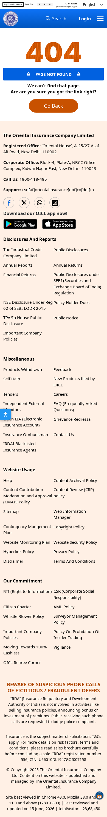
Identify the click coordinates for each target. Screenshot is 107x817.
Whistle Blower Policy (23, 616)
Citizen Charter (17, 606)
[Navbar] (100, 18)
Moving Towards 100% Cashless (25, 650)
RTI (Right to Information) (27, 591)
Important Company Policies (22, 336)
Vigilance (62, 647)
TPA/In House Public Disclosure (22, 321)
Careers (61, 394)
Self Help (11, 378)
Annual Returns (68, 265)
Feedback (62, 369)
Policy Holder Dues (71, 302)
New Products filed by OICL (74, 381)
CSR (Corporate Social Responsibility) (74, 594)
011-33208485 (72, 4)
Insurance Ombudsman (25, 434)
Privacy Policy (67, 551)
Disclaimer (13, 561)
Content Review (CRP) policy (74, 492)
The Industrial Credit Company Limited (22, 252)
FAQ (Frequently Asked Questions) (75, 406)
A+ (50, 4)
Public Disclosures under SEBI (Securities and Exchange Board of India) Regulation (77, 284)
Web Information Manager (70, 514)
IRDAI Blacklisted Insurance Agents (19, 447)
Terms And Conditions (74, 561)
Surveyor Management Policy (75, 619)
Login (85, 19)
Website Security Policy (75, 542)
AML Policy (64, 606)
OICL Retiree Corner (22, 662)
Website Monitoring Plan (26, 542)
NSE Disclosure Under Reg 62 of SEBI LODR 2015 (28, 305)
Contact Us (64, 434)
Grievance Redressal (73, 419)
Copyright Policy (69, 526)
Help (7, 480)
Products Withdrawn (22, 369)
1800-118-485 (33, 179)
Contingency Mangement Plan (27, 530)
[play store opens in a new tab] (20, 225)
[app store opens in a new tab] (59, 225)
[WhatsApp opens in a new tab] (39, 202)
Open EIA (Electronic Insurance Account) (22, 422)
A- (44, 4)
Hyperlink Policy (18, 551)
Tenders (10, 394)
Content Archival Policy (75, 480)
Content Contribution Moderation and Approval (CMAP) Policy (27, 495)
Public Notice (66, 317)
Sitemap (11, 511)
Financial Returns (19, 274)
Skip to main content (13, 4)
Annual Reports (17, 265)
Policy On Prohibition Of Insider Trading (77, 634)
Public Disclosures (71, 249)
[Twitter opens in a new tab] (24, 202)
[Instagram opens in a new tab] (54, 202)
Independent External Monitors (23, 406)
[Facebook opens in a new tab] (8, 202)
